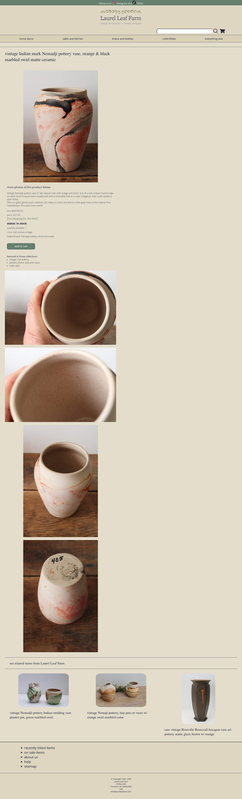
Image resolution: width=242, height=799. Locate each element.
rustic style (14, 265)
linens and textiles (122, 38)
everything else (214, 38)
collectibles (169, 38)
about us (31, 757)
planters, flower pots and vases (24, 262)
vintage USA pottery (19, 259)
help (27, 761)
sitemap (30, 766)
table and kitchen (73, 38)
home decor (26, 38)
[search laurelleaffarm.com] (216, 31)
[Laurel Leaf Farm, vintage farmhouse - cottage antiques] (121, 17)
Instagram (122, 3)
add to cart (21, 246)
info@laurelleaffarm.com (121, 791)
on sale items (34, 752)
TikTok (140, 3)
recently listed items (39, 747)
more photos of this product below (28, 187)
